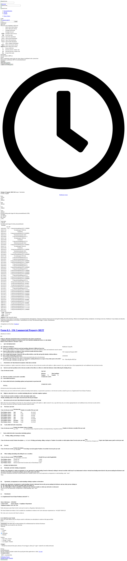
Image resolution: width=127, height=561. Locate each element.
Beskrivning (3, 311)
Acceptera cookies (5, 553)
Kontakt (5, 13)
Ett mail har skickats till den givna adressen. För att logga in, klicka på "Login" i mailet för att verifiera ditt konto (28, 545)
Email (2, 520)
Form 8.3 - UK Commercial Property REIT (22, 330)
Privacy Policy (7, 16)
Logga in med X (6, 20)
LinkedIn (11, 558)
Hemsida (3, 558)
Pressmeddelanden (8, 11)
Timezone (3, 526)
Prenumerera (4, 523)
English (7, 193)
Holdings (16, 324)
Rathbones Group (63, 194)
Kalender (3, 225)
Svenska (2, 193)
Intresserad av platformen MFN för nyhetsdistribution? (13, 59)
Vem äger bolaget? (5, 321)
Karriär (6, 558)
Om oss (5, 12)
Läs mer (40, 551)
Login (16, 21)
